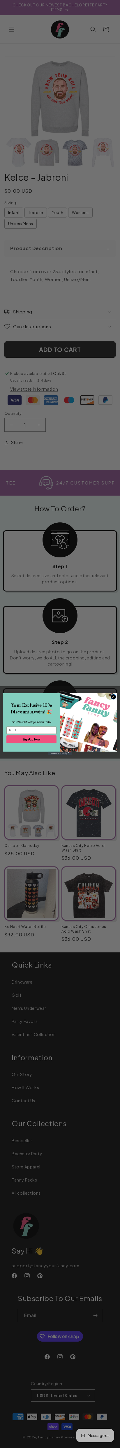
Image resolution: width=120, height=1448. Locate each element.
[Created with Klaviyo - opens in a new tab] (60, 753)
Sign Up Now (31, 739)
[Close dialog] (113, 696)
